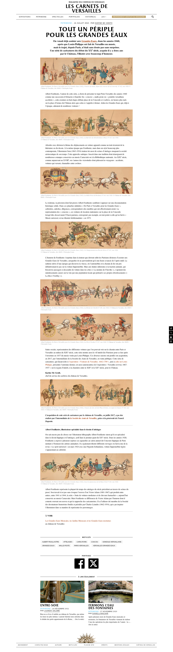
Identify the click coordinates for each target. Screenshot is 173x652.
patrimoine (41, 17)
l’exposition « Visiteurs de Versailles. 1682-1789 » (89, 361)
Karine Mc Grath (103, 23)
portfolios (74, 17)
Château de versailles (145, 645)
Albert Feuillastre (50, 542)
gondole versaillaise (112, 542)
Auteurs (58, 645)
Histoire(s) (90, 17)
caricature (82, 542)
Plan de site (89, 645)
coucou (94, 542)
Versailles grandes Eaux (104, 546)
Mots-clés (73, 645)
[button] (152, 16)
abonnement (23, 645)
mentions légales (121, 645)
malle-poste (64, 546)
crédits (104, 645)
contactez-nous (41, 645)
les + (103, 17)
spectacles (57, 17)
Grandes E (87, 41)
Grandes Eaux (48, 546)
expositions (25, 17)
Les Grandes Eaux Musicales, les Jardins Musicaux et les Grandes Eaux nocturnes (78, 520)
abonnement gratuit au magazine (129, 17)
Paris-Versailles (81, 546)
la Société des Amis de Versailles (83, 418)
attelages (67, 542)
